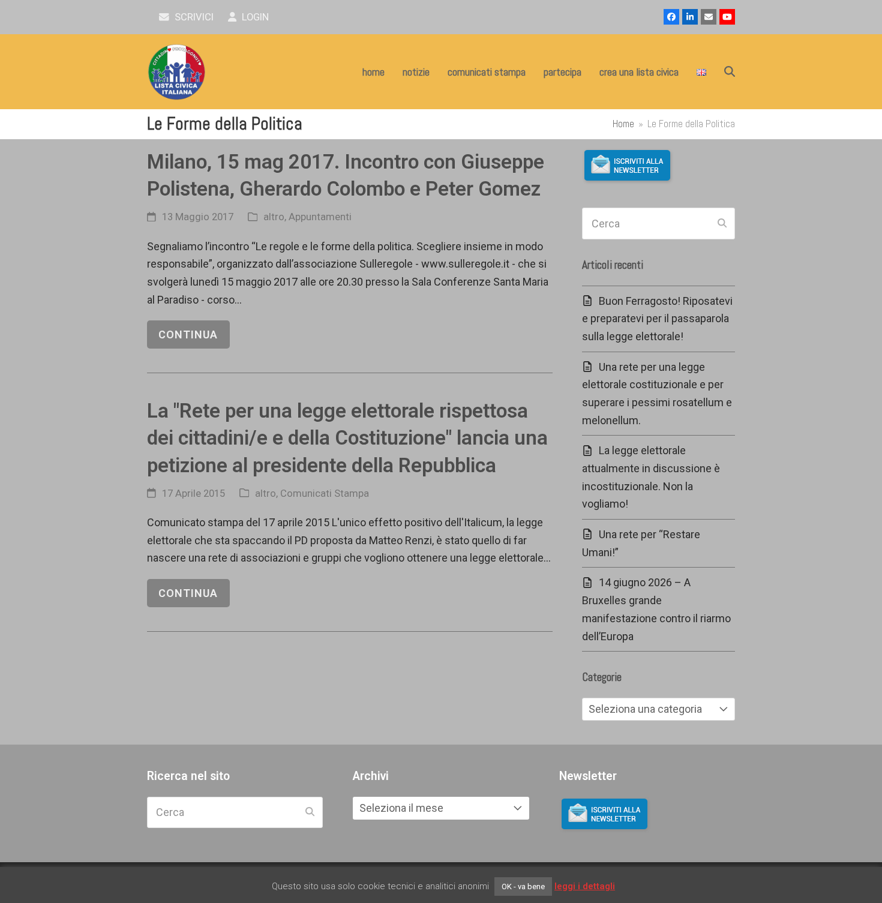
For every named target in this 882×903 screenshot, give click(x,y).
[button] (729, 72)
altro (273, 217)
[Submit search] (722, 224)
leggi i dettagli (584, 886)
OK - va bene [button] (523, 886)
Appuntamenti (320, 217)
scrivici (193, 17)
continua (188, 334)
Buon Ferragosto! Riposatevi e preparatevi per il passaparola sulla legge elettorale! (657, 319)
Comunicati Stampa (324, 493)
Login (254, 17)
